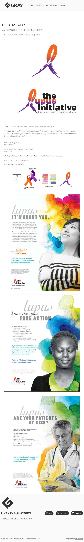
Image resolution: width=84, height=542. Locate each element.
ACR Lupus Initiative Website (14, 165)
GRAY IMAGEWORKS (16, 513)
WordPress (79, 539)
